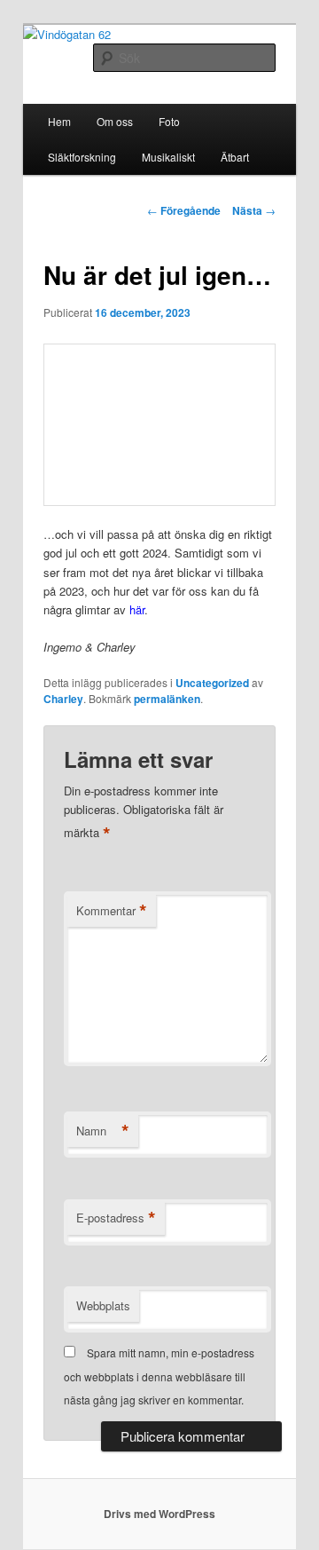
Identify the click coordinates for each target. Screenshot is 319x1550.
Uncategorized (212, 683)
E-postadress (116, 1218)
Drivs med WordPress (159, 1514)
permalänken (167, 699)
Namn (102, 1131)
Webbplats (103, 1305)
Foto (169, 121)
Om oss (115, 121)
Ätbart (235, 156)
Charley (63, 699)
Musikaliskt (168, 156)
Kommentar (111, 911)
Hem (59, 121)
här (136, 609)
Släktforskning (82, 156)
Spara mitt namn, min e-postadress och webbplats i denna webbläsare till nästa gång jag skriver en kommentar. (159, 1376)
